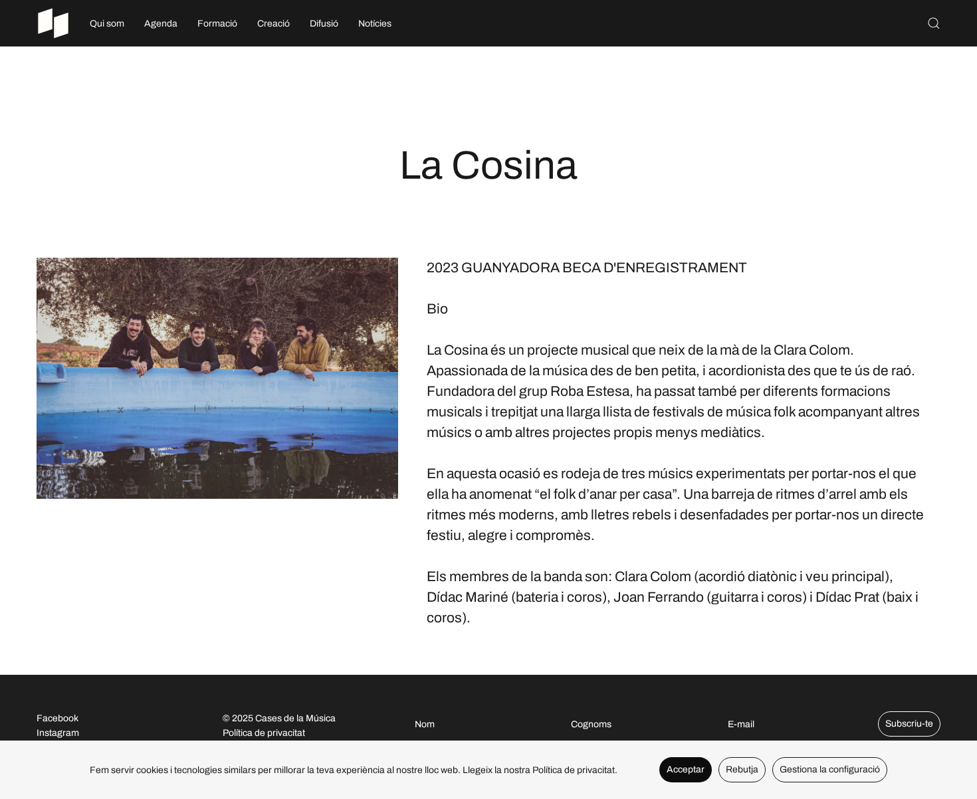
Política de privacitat (264, 733)
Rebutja (742, 769)
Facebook (57, 718)
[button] (933, 23)
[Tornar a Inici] (53, 23)
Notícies (374, 24)
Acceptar (686, 769)
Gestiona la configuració (830, 769)
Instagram (58, 733)
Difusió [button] (324, 24)
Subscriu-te (909, 724)
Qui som (107, 24)
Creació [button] (273, 24)
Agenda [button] (160, 24)
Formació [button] (217, 24)
